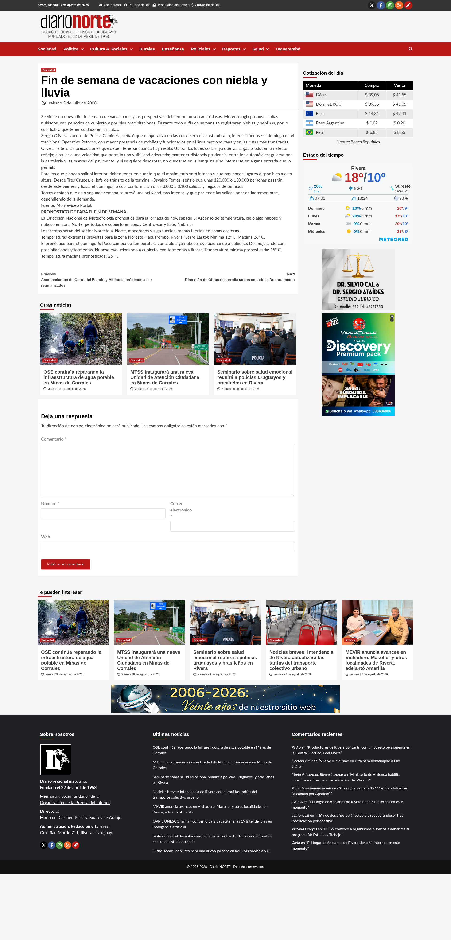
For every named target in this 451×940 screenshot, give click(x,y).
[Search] (410, 49)
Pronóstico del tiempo (174, 5)
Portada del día (139, 5)
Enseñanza (173, 49)
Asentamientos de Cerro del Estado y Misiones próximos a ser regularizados (96, 279)
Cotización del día (207, 5)
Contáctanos (113, 5)
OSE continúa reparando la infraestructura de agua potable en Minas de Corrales (78, 377)
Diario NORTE (220, 867)
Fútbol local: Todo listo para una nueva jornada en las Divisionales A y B (211, 851)
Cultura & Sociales (109, 49)
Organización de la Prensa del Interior (75, 803)
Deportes (231, 49)
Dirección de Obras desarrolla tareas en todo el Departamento (240, 277)
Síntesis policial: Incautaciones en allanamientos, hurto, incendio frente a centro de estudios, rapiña (212, 839)
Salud (258, 49)
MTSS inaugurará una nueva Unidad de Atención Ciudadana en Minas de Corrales (164, 377)
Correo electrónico (181, 510)
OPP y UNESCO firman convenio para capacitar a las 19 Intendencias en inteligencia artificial (212, 824)
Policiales (200, 49)
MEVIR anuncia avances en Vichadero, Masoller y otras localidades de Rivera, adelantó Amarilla (376, 660)
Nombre (50, 504)
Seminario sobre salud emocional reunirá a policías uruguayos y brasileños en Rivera (254, 377)
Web (45, 537)
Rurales (147, 49)
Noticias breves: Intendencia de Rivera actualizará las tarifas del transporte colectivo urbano (301, 660)
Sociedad (47, 49)
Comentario (53, 439)
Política (70, 49)
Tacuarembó (288, 49)
